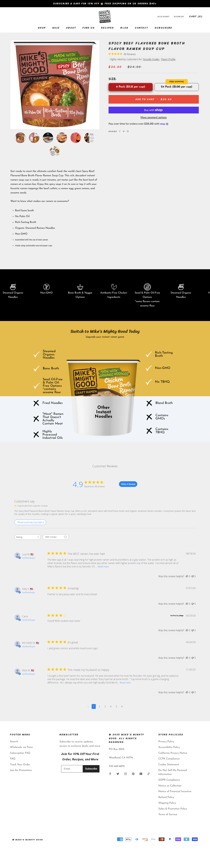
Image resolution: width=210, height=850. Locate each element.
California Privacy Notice (172, 753)
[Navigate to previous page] (88, 706)
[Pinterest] (128, 131)
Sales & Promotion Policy (172, 808)
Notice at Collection (169, 785)
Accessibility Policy (169, 747)
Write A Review (128, 484)
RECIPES (107, 28)
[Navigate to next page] (122, 706)
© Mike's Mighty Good (27, 839)
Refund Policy (166, 797)
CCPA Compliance (169, 758)
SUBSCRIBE (163, 28)
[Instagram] (125, 774)
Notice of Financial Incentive (174, 791)
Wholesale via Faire (21, 747)
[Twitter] (124, 131)
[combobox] (27, 537)
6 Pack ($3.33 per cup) (130, 87)
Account (163, 16)
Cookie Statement (168, 764)
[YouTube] (141, 774)
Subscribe (91, 768)
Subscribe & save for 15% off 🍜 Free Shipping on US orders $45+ (105, 4)
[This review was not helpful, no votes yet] (192, 576)
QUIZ (56, 28)
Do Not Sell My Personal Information (172, 772)
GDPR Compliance (169, 780)
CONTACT (141, 28)
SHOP (42, 28)
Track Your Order (20, 764)
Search (179, 16)
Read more (103, 566)
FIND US (89, 28)
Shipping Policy (167, 803)
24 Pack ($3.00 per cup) (176, 87)
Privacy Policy (166, 741)
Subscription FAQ (20, 753)
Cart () (195, 16)
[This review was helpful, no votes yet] (187, 576)
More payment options (154, 117)
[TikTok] (148, 774)
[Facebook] (120, 131)
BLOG (124, 28)
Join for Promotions (21, 770)
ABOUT (71, 28)
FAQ (12, 758)
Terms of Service (167, 814)
